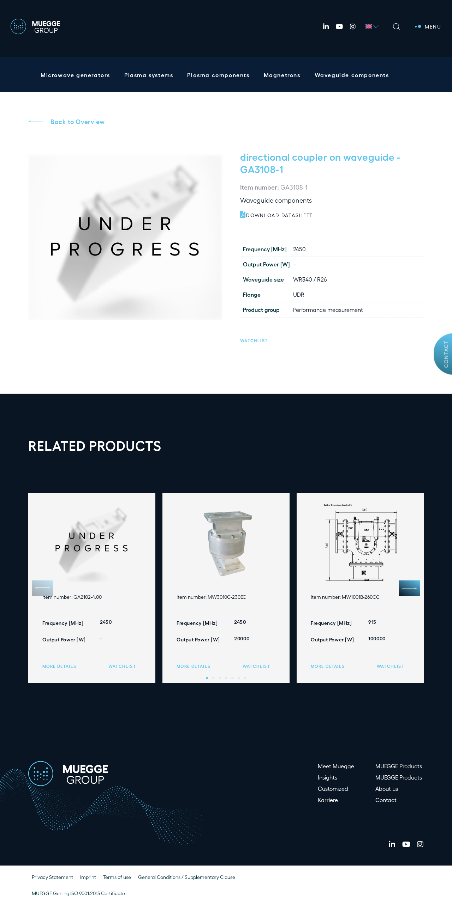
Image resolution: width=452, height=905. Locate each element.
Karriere (328, 799)
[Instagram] (353, 26)
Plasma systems (148, 75)
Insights (327, 777)
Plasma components (218, 75)
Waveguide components (352, 75)
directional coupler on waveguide (317, 156)
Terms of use (117, 877)
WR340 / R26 (310, 279)
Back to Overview (77, 121)
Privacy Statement (52, 877)
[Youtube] (339, 26)
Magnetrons (282, 75)
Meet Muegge (336, 766)
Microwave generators (75, 75)
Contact (446, 354)
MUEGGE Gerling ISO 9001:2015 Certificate (78, 893)
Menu (433, 27)
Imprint (88, 877)
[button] (254, 339)
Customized (333, 788)
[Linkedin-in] (326, 26)
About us (386, 788)
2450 (299, 249)
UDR (298, 294)
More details (59, 666)
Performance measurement (328, 309)
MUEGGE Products (398, 766)
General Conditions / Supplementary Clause (186, 877)
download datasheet (279, 215)
